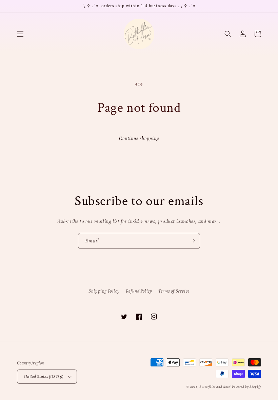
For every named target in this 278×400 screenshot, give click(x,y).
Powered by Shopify (246, 386)
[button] (20, 33)
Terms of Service (174, 291)
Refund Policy (139, 291)
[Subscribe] (192, 241)
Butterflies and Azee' (215, 386)
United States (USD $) (43, 376)
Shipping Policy (103, 291)
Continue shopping (139, 138)
